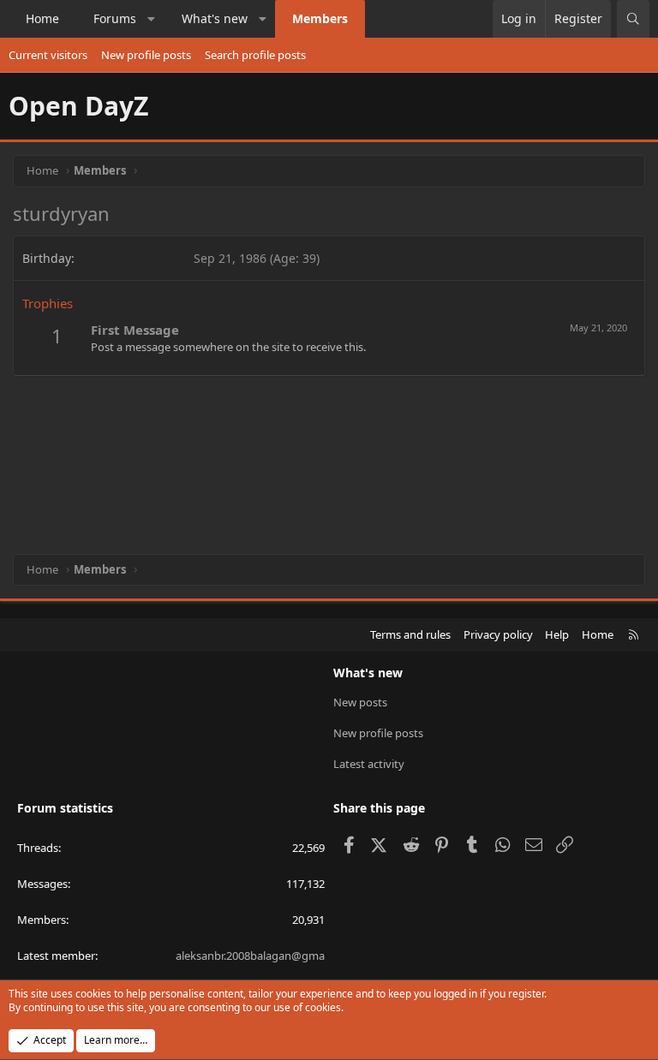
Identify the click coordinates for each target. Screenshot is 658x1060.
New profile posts (146, 55)
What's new (215, 18)
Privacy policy (498, 634)
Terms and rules (410, 634)
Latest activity (368, 763)
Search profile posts (255, 55)
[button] (151, 19)
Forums (114, 18)
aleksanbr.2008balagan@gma (250, 955)
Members (320, 18)
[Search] (633, 19)
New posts (360, 702)
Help (557, 634)
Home (42, 18)
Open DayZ (78, 105)
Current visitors (48, 55)
